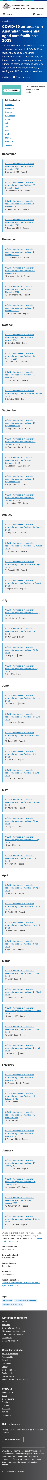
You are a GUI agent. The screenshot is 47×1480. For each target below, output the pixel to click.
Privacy (5, 1366)
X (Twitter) (6, 1408)
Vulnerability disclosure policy (15, 1379)
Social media (7, 1373)
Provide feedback (12, 1439)
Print (18, 77)
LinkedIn (5, 1405)
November (9, 108)
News (4, 1395)
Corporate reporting (11, 1328)
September (10, 116)
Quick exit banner (9, 1370)
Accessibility (7, 1357)
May (7, 130)
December (9, 104)
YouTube (5, 1412)
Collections (9, 21)
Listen (7, 77)
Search (40, 14)
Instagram (6, 1415)
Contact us (7, 1337)
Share (27, 77)
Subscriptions (8, 1376)
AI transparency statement (13, 1331)
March (8, 138)
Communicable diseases (25, 1300)
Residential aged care (12, 1304)
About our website (10, 1354)
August (8, 119)
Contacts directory (10, 1341)
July (7, 123)
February (9, 141)
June (7, 127)
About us (6, 1321)
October (8, 112)
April (7, 134)
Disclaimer (6, 1363)
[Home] (23, 6)
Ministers (6, 1325)
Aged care (7, 1300)
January (8, 145)
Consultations (8, 1399)
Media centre (7, 1392)
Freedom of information (12, 1334)
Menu (9, 14)
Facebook (6, 1402)
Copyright (6, 1360)
